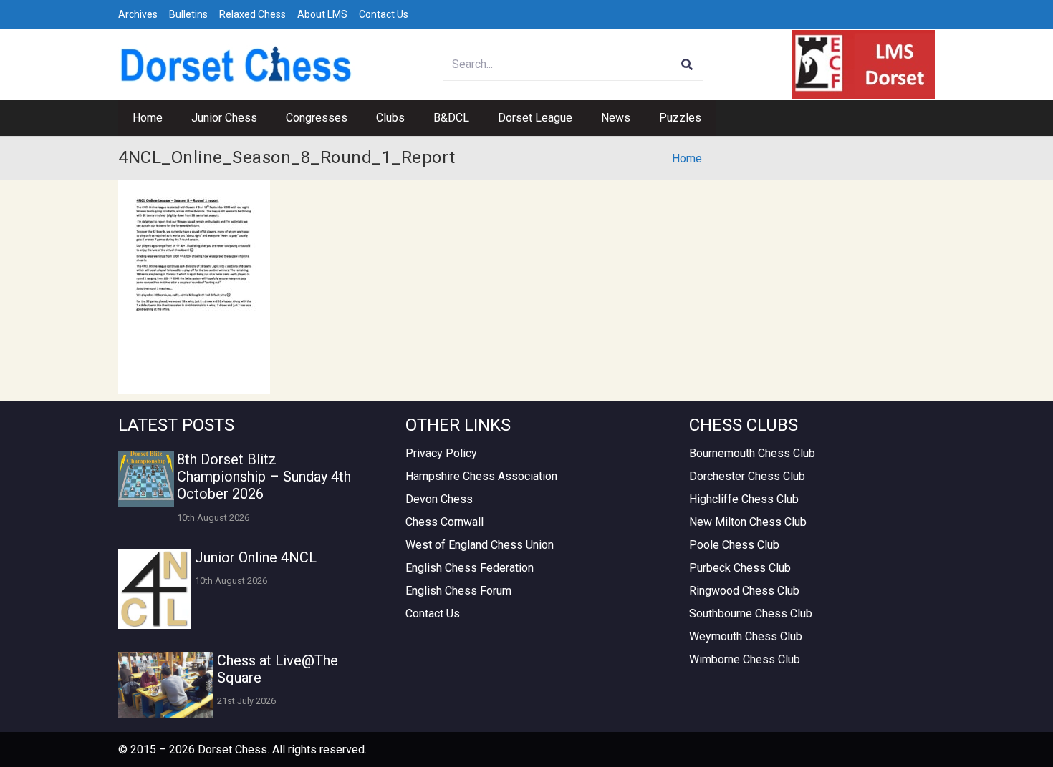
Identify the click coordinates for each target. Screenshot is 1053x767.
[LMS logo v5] (863, 64)
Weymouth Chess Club (745, 636)
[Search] (687, 65)
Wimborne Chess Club (744, 659)
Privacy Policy (441, 453)
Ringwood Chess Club (744, 590)
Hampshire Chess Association (481, 476)
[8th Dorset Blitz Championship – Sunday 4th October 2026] (146, 479)
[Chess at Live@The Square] (165, 685)
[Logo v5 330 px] (236, 64)
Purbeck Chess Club (740, 568)
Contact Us (383, 14)
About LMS (322, 14)
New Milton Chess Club (748, 522)
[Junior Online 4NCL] (154, 589)
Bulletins (188, 14)
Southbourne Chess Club (750, 613)
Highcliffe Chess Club (744, 499)
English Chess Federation (469, 568)
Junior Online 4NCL (256, 557)
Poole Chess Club (734, 545)
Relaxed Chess (252, 14)
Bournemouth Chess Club (752, 453)
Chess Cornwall (444, 522)
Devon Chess (439, 499)
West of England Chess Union (479, 545)
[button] (264, 118)
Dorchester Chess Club (747, 476)
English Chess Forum (458, 590)
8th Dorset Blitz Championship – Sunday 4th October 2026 (264, 476)
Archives (138, 14)
